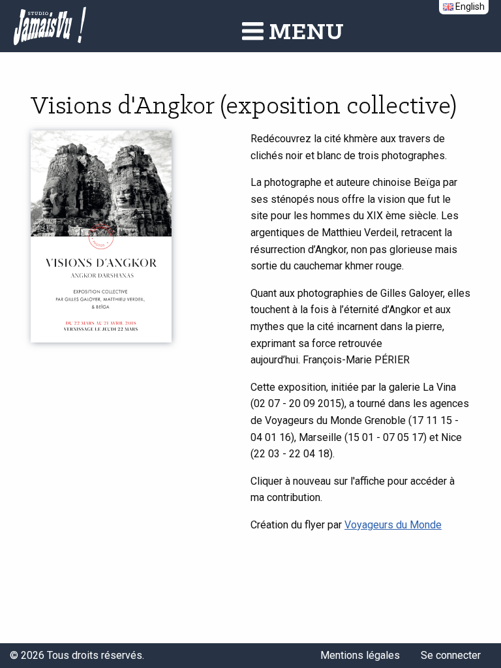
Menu (304, 33)
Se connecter (451, 655)
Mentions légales (360, 655)
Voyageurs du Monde (393, 525)
